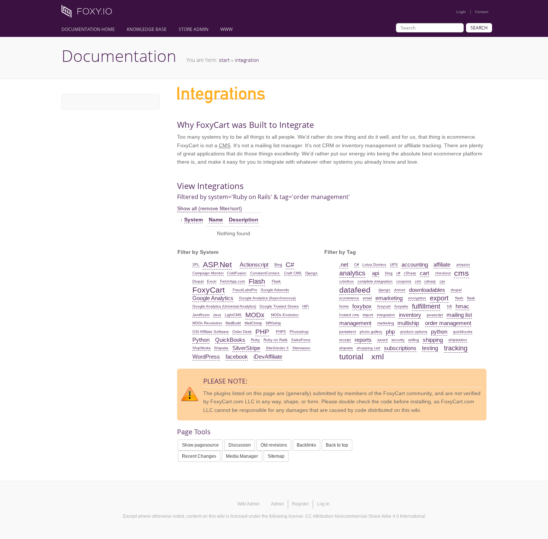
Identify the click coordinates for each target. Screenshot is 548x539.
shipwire (346, 348)
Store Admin (193, 29)
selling (413, 340)
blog (389, 273)
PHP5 (281, 332)
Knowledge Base (147, 29)
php (390, 331)
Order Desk (242, 332)
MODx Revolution (207, 323)
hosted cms (349, 315)
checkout (443, 273)
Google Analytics (212, 298)
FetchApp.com (232, 281)
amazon (463, 264)
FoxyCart (208, 290)
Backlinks (306, 445)
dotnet (399, 290)
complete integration (375, 281)
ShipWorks (201, 348)
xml (377, 356)
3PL (195, 264)
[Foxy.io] (89, 13)
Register (300, 504)
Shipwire (221, 348)
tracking (455, 348)
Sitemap (276, 456)
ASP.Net (217, 264)
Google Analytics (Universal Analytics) (224, 306)
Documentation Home (88, 29)
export (439, 298)
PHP (262, 331)
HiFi (305, 306)
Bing (278, 264)
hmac (462, 306)
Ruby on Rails (275, 340)
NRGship (273, 323)
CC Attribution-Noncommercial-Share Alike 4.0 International (365, 516)
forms (344, 306)
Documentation (119, 55)
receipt (345, 340)
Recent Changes (199, 456)
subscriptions (400, 348)
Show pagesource (200, 445)
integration (247, 59)
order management (448, 323)
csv (442, 281)
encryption (417, 298)
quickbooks (462, 332)
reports (363, 340)
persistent (347, 332)
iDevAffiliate (267, 356)
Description (243, 220)
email (367, 298)
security (397, 340)
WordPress (206, 356)
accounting (414, 264)
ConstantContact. (265, 273)
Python (201, 340)
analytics (352, 273)
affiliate (442, 264)
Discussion (240, 445)
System (193, 220)
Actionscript (254, 264)
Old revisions (274, 445)
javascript (435, 315)
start (224, 59)
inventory (410, 315)
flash (459, 298)
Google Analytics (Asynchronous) (267, 298)
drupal (456, 290)
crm (418, 281)
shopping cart (368, 348)
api (375, 273)
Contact (481, 12)
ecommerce (349, 298)
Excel (211, 281)
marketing (385, 323)
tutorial (351, 356)
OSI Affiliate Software (210, 332)
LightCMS (233, 315)
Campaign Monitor (208, 273)
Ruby (255, 340)
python (439, 331)
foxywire (401, 306)
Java (217, 315)
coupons (403, 281)
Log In (323, 504)
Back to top (337, 445)
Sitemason (301, 348)
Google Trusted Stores (279, 306)
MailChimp (253, 323)
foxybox (362, 306)
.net (343, 264)
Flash (257, 281)
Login (461, 12)
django (384, 290)
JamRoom (201, 315)
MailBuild (233, 323)
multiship (408, 323)
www (226, 29)
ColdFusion (236, 273)
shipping (433, 340)
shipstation (457, 340)
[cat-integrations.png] (221, 95)
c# (398, 273)
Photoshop (299, 332)
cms (461, 273)
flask (471, 298)
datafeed (355, 290)
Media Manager (242, 456)
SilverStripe (246, 348)
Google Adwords (275, 290)
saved (382, 340)
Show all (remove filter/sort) (209, 208)
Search (479, 28)
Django (311, 273)
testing (430, 348)
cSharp (410, 273)
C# (290, 264)
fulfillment (426, 306)
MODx (254, 315)
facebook (237, 356)
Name (216, 220)
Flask (276, 281)
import (368, 315)
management (355, 323)
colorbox (346, 281)
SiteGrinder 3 (277, 348)
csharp (430, 281)
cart (424, 273)
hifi (449, 306)
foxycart (384, 306)
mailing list (459, 315)
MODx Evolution (285, 315)
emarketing (389, 298)
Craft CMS (293, 273)
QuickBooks (230, 340)
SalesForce (301, 340)
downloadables (427, 290)
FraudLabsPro (245, 290)
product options (413, 332)
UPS (394, 264)
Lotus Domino (374, 264)
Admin (277, 504)
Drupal (198, 281)
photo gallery (371, 332)
